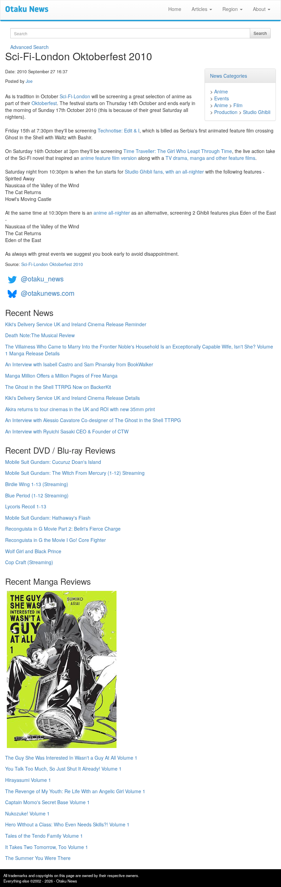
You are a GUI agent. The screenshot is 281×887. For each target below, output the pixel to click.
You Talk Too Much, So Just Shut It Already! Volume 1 (63, 768)
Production (225, 112)
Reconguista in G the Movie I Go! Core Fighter (55, 539)
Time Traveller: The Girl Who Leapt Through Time (177, 151)
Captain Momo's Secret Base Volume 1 (47, 802)
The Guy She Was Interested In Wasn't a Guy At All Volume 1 (71, 757)
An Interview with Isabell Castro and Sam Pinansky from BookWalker (79, 364)
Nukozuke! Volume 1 (27, 813)
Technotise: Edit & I (118, 130)
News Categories (228, 75)
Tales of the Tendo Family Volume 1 (44, 835)
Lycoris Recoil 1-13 (25, 506)
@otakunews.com (47, 293)
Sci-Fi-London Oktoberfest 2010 (52, 264)
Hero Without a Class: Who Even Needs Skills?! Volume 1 (67, 824)
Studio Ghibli (256, 112)
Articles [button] (200, 8)
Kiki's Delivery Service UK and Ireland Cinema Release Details (72, 397)
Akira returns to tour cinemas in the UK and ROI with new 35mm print (80, 409)
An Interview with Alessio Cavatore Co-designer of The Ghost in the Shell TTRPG (93, 420)
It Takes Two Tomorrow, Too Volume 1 (46, 847)
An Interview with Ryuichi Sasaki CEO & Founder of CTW (67, 431)
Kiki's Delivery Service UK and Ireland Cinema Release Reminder (75, 324)
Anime (221, 91)
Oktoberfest (44, 103)
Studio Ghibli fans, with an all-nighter (164, 171)
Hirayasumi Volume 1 (28, 779)
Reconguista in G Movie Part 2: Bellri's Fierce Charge (63, 528)
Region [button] (230, 8)
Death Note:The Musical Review (40, 335)
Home (174, 8)
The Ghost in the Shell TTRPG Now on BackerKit (58, 386)
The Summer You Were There (38, 857)
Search (260, 33)
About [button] (260, 8)
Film (238, 105)
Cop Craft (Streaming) (29, 562)
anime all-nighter (112, 212)
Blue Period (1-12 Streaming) (37, 495)
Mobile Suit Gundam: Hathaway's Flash (47, 517)
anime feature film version (109, 157)
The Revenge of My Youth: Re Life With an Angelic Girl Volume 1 (75, 791)
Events (221, 98)
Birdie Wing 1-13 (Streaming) (36, 484)
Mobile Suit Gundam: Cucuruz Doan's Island (53, 461)
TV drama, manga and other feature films (210, 157)
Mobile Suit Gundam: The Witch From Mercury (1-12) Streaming (75, 472)
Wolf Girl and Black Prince (33, 551)
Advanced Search (29, 46)
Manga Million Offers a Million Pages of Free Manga (61, 375)
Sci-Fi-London (75, 96)
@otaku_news (42, 278)
